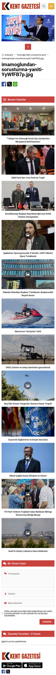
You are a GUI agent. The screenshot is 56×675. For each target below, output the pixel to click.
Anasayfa (9, 54)
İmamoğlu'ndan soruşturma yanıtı (31, 54)
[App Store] (32, 666)
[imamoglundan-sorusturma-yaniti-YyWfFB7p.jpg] (28, 39)
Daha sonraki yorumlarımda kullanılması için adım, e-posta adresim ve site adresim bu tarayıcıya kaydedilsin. (28, 613)
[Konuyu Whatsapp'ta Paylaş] (15, 84)
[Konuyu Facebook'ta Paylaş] (4, 84)
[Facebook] (3, 671)
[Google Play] (12, 666)
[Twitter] (8, 671)
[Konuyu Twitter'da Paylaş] (9, 84)
